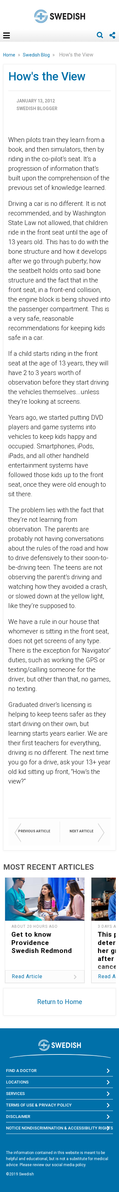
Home (9, 54)
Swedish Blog (37, 54)
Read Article (27, 976)
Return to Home (59, 1002)
